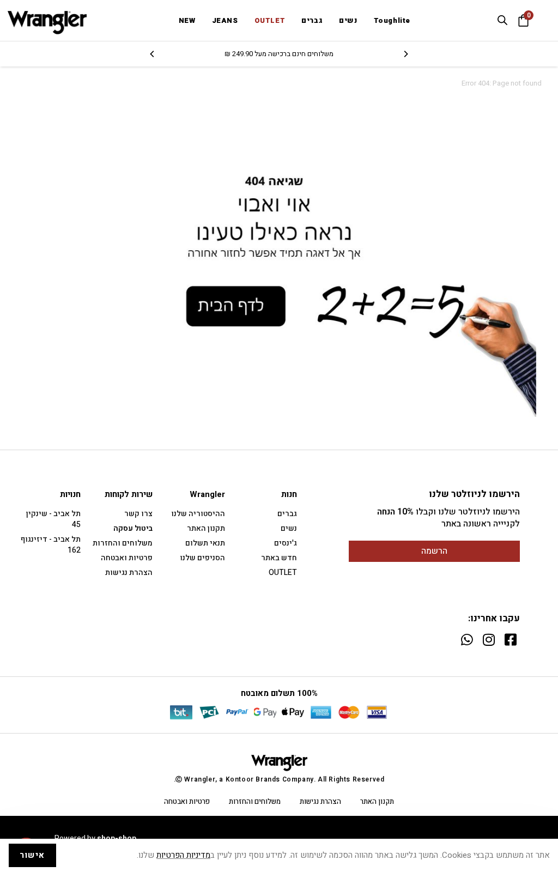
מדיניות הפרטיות (183, 855)
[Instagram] (488, 639)
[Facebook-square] (510, 639)
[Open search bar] (502, 20)
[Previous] (405, 54)
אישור (32, 855)
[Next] (152, 54)
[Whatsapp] (466, 639)
